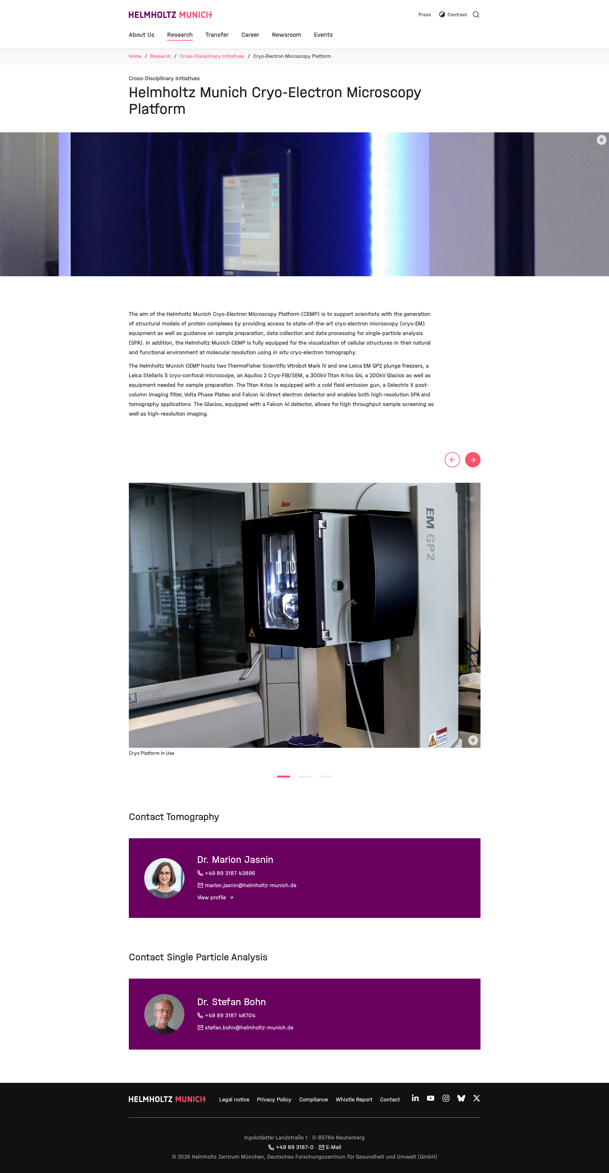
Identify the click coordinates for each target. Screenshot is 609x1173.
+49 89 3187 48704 (230, 1015)
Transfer (217, 34)
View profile (212, 897)
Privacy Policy (274, 1099)
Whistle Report (354, 1099)
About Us (141, 34)
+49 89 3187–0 (295, 1147)
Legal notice (234, 1099)
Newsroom (286, 34)
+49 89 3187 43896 (230, 873)
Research (180, 34)
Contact (390, 1099)
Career (250, 34)
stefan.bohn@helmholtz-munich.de (249, 1027)
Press (424, 15)
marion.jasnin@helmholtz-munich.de (250, 885)
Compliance (313, 1099)
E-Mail (333, 1147)
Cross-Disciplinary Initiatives (212, 56)
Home (135, 56)
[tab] (283, 777)
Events (323, 34)
